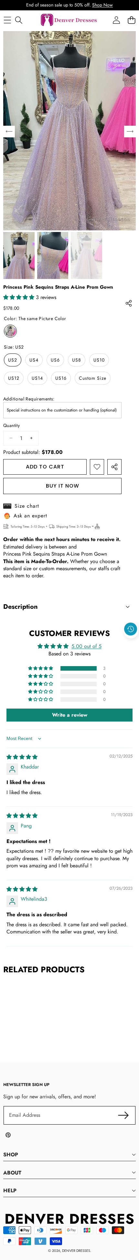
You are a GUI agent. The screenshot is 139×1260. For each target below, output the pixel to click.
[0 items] (131, 20)
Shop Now (102, 5)
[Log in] (116, 20)
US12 (13, 378)
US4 (33, 360)
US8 (76, 360)
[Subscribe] (123, 1115)
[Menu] (7, 20)
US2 (12, 360)
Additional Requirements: (29, 399)
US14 (37, 378)
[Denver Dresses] (69, 20)
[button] (130, 643)
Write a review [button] (69, 715)
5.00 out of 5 (86, 646)
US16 (61, 378)
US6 (55, 360)
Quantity (11, 425)
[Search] (18, 20)
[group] (19, 255)
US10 (99, 360)
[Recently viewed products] (130, 628)
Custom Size (92, 378)
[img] (21, 757)
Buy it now (62, 486)
